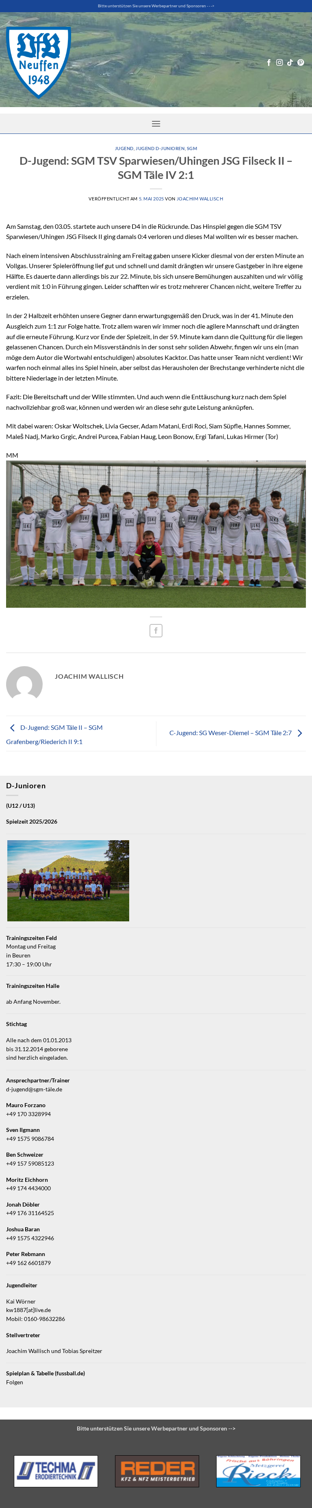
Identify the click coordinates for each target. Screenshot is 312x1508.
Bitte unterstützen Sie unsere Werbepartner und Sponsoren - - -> (156, 6)
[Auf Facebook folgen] (269, 63)
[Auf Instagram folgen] (279, 63)
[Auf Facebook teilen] (156, 630)
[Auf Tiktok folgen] (290, 63)
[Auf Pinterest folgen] (300, 63)
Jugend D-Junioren (160, 148)
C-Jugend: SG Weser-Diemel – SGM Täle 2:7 (231, 732)
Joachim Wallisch (200, 198)
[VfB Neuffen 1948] (38, 63)
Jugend (124, 148)
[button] (156, 123)
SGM (192, 148)
